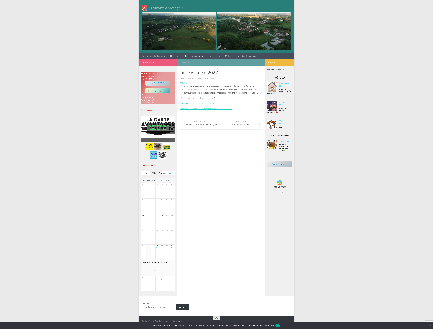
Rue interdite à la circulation (159, 131)
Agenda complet (279, 164)
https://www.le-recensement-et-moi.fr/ (197, 103)
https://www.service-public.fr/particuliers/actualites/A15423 (206, 108)
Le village (176, 56)
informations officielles (195, 56)
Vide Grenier (284, 127)
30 (172, 246)
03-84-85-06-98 (158, 83)
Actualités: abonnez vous (253, 56)
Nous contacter (233, 56)
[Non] (430, 325)
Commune (184, 62)
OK (278, 325)
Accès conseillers (279, 193)
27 (157, 246)
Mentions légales (176, 321)
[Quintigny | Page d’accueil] (144, 8)
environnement (214, 56)
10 (143, 215)
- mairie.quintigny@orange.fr (158, 91)
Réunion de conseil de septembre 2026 (283, 147)
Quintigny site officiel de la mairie (154, 56)
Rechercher (146, 303)
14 (162, 215)
